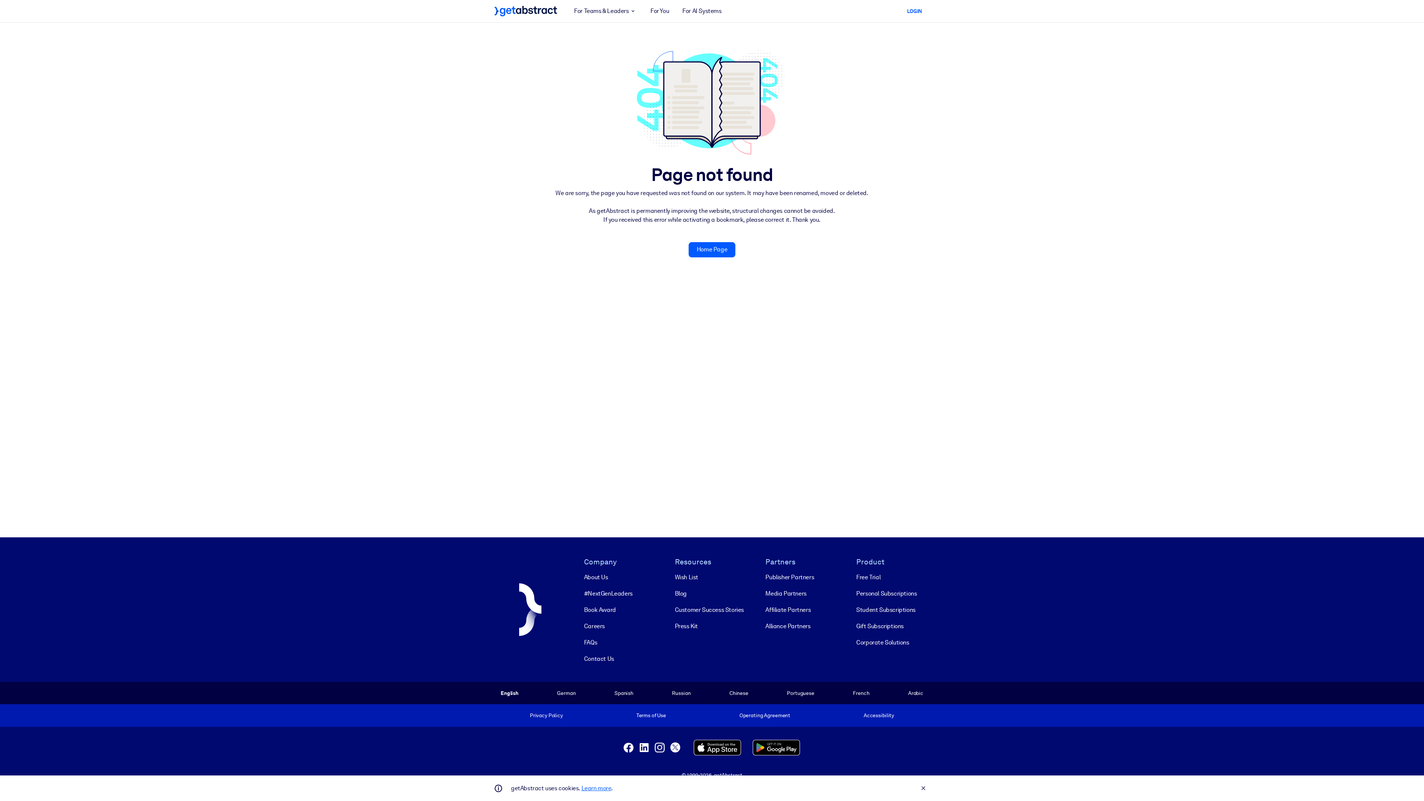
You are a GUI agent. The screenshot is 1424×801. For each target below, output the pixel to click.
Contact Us (599, 658)
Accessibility (879, 715)
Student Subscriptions (886, 609)
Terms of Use (651, 715)
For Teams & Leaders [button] (601, 10)
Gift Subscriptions (880, 626)
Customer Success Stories (709, 609)
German (566, 693)
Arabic (915, 693)
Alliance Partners (787, 626)
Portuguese (800, 693)
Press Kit (686, 626)
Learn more (596, 788)
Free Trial (868, 577)
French (861, 693)
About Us (596, 577)
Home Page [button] (712, 249)
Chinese (738, 693)
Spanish (623, 693)
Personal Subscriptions (886, 593)
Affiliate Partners (788, 609)
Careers (594, 626)
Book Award (600, 609)
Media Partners (785, 593)
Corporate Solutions (882, 642)
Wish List (686, 577)
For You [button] (659, 10)
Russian (681, 693)
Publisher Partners (789, 577)
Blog (681, 593)
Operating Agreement (764, 715)
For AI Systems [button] (701, 10)
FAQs (590, 642)
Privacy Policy (546, 715)
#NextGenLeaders (608, 593)
